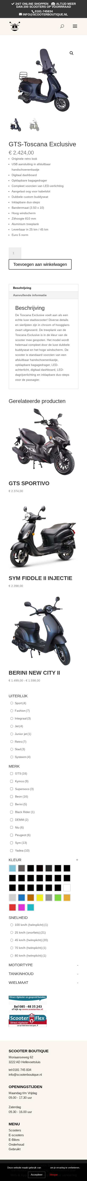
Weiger (54, 1174)
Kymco (22, 781)
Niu (19, 827)
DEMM (22, 819)
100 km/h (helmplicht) (31, 924)
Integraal (23, 718)
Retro (20, 741)
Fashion (22, 710)
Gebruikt (14, 1149)
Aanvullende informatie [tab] (30, 295)
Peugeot (23, 835)
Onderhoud (16, 1144)
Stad (20, 749)
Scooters (15, 1130)
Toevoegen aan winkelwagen (40, 264)
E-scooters (16, 1135)
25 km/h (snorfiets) (30, 932)
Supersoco (24, 788)
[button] (71, 53)
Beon (21, 796)
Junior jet (23, 733)
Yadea (22, 850)
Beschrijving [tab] (22, 287)
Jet (19, 726)
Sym (21, 842)
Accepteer (36, 1174)
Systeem (23, 756)
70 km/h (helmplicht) (30, 947)
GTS (21, 773)
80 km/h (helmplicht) (30, 955)
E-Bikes (14, 1139)
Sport (20, 703)
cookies (46, 1168)
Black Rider (25, 811)
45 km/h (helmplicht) (31, 940)
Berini (21, 804)
